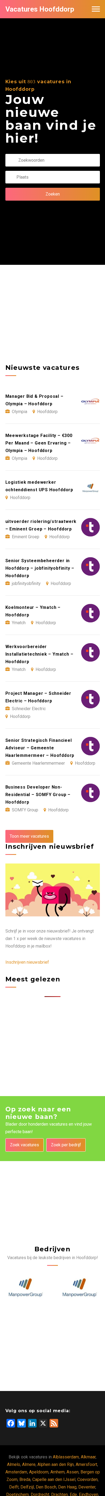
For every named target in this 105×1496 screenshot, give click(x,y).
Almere (29, 1464)
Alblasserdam (66, 1456)
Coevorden (87, 1479)
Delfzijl (27, 1487)
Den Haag (67, 1487)
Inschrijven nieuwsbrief (27, 962)
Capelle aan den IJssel (53, 1479)
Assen (72, 1472)
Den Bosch (46, 1487)
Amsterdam (16, 1472)
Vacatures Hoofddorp (39, 9)
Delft (14, 1487)
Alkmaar (88, 1456)
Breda (24, 1479)
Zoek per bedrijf (66, 1144)
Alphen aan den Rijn (55, 1464)
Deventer (86, 1487)
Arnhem (57, 1472)
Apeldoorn (38, 1472)
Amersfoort (86, 1464)
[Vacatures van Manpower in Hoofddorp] (25, 1287)
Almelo (13, 1464)
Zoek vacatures (24, 1144)
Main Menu (96, 9)
